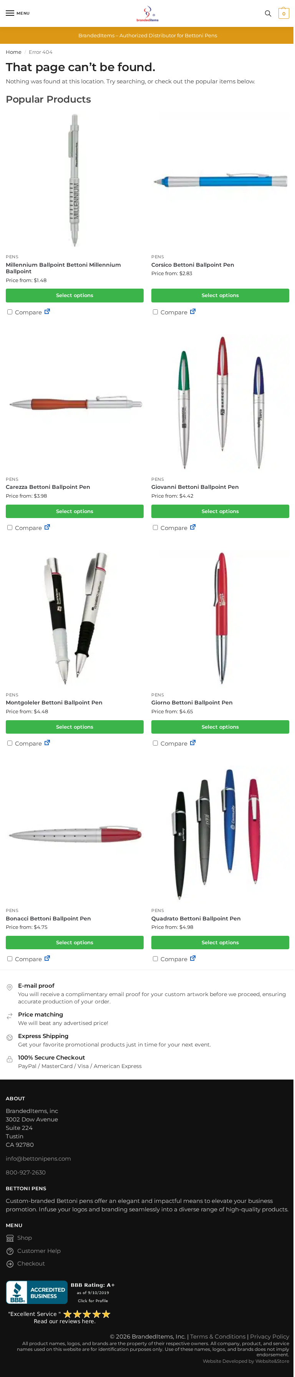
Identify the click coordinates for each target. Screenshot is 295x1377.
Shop (24, 1237)
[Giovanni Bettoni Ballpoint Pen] (220, 403)
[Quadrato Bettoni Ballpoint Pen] (220, 835)
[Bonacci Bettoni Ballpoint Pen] (75, 835)
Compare (27, 312)
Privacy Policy (269, 1336)
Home (14, 52)
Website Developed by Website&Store (246, 1361)
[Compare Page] (47, 312)
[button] (283, 13)
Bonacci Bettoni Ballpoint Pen (48, 918)
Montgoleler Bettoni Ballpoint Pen (54, 702)
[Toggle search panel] (268, 13)
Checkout (31, 1263)
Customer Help (39, 1250)
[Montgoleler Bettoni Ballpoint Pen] (75, 619)
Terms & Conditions (217, 1336)
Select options (74, 295)
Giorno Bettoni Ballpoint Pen (192, 702)
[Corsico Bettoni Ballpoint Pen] (220, 181)
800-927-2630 (26, 1172)
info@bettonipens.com (38, 1158)
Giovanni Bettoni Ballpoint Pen (195, 487)
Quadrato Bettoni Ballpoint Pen (196, 918)
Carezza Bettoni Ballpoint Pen (48, 487)
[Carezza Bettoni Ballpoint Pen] (75, 403)
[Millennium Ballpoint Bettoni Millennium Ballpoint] (75, 181)
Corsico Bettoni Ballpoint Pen (192, 265)
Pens (12, 256)
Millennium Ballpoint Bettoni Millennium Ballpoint (63, 268)
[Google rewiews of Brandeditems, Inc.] (147, 1317)
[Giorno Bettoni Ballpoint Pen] (220, 619)
